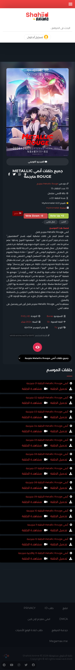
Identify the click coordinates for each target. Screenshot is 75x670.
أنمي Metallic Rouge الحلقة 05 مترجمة (47, 439)
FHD (23, 316)
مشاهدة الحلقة (32, 389)
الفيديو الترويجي (36, 161)
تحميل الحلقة (58, 389)
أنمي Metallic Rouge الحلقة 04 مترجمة (47, 425)
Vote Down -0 (34, 215)
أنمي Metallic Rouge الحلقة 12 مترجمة (47, 538)
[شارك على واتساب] (19, 174)
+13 (48, 322)
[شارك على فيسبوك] (9, 174)
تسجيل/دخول (35, 37)
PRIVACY (29, 608)
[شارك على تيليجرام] (25, 174)
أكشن (63, 222)
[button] (70, 4)
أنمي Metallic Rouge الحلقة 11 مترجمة (47, 524)
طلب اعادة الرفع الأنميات (29, 630)
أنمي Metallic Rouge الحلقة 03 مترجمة (47, 411)
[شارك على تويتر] (14, 174)
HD (28, 316)
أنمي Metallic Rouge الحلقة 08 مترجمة (46, 482)
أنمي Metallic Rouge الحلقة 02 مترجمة (47, 397)
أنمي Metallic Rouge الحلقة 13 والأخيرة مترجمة (43, 553)
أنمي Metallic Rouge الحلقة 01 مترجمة (47, 383)
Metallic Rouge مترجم (47, 183)
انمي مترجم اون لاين (39, 619)
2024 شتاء (26, 322)
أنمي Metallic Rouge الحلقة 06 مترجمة (47, 454)
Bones (50, 316)
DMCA (63, 619)
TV (55, 327)
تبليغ (16, 213)
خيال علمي (50, 222)
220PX (6, 656)
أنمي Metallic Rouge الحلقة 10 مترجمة (47, 510)
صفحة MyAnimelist (56, 208)
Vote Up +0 (57, 215)
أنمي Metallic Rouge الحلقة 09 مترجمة (47, 496)
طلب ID (49, 608)
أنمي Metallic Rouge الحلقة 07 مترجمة (47, 468)
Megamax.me (58, 641)
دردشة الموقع (60, 630)
